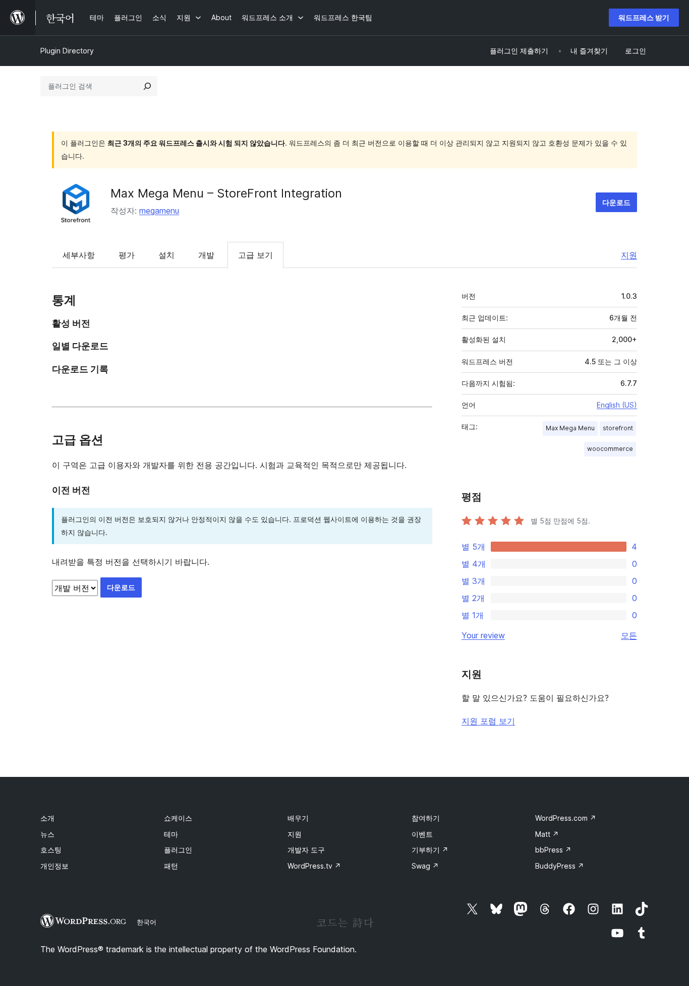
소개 (47, 818)
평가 (127, 255)
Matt (547, 834)
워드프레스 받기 (643, 17)
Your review (483, 635)
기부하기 (430, 849)
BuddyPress (559, 866)
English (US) (617, 405)
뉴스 (47, 834)
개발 (206, 255)
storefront (618, 428)
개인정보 (54, 866)
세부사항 (79, 255)
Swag (425, 866)
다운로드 (616, 202)
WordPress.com (565, 818)
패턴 (171, 866)
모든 (629, 635)
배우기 (298, 818)
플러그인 (178, 849)
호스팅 (51, 849)
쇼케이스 (178, 818)
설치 (166, 255)
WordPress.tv (314, 866)
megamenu (159, 211)
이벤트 (422, 834)
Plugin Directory (67, 50)
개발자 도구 (306, 849)
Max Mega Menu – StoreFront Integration (226, 193)
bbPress (553, 849)
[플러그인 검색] (147, 86)
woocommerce (610, 448)
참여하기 (426, 818)
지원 (629, 255)
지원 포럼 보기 (488, 721)
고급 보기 (255, 255)
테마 (171, 834)
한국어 (146, 922)
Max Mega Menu (570, 428)
